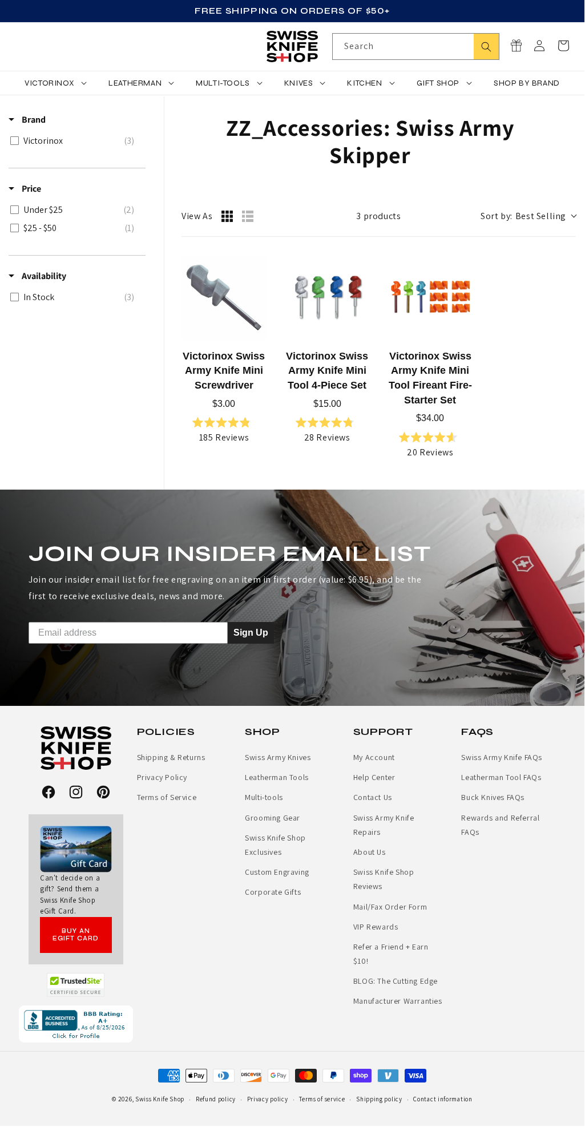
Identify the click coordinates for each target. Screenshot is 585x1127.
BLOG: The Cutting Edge (395, 981)
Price (30, 189)
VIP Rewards (375, 927)
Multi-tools (264, 797)
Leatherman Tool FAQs (501, 777)
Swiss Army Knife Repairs (383, 825)
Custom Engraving (277, 872)
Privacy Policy (162, 777)
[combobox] (416, 46)
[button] (563, 45)
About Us (369, 852)
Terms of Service (167, 797)
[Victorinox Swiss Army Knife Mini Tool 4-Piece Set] (327, 297)
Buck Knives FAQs (493, 797)
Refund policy (216, 1099)
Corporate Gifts (273, 892)
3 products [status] (378, 216)
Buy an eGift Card (76, 934)
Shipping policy (379, 1099)
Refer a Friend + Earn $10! (391, 954)
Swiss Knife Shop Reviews (383, 879)
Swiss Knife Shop (159, 1099)
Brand (33, 120)
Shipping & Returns (171, 757)
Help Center (374, 777)
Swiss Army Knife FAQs (501, 757)
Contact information (442, 1099)
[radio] (227, 216)
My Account (374, 757)
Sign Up (250, 632)
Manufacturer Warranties (397, 1001)
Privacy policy (267, 1099)
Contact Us (372, 797)
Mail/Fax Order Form (390, 907)
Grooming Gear (272, 818)
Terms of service (322, 1099)
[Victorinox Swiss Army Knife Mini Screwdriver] (224, 297)
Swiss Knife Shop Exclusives (275, 845)
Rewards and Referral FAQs (500, 825)
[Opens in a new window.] (75, 985)
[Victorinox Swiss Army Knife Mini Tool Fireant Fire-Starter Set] (430, 297)
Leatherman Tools (277, 777)
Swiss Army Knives (277, 757)
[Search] (486, 46)
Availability (43, 276)
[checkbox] (75, 141)
